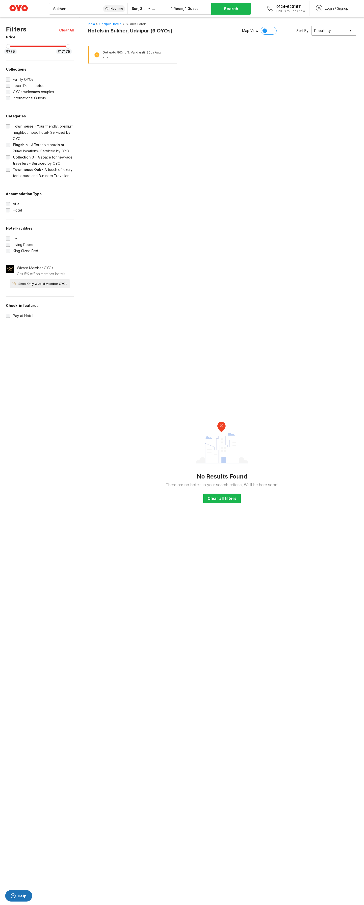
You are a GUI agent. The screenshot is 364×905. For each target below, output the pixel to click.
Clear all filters (222, 498)
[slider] (8, 46)
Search (231, 8)
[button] (66, 30)
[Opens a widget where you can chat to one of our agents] (18, 896)
